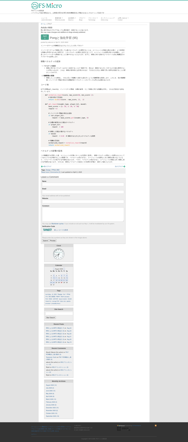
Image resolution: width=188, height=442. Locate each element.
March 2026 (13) (51, 399)
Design (48, 170)
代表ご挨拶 (47, 429)
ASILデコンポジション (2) (60, 367)
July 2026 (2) (50, 388)
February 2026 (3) (51, 402)
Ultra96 (70, 299)
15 (67, 278)
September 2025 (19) (52, 416)
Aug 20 (69, 339)
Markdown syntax (58, 223)
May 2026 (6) (50, 393)
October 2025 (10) (51, 413)
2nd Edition (48, 294)
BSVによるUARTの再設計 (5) (55, 334)
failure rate (63, 301)
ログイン (34, 434)
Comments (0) (55, 172)
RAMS (50, 299)
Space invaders (63, 299)
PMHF (58, 296)
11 (56, 278)
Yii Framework (136, 425)
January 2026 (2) (51, 405)
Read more (45, 172)
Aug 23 (69, 331)
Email (44, 189)
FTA (46, 296)
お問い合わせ (122, 18)
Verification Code (48, 226)
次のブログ (119, 166)
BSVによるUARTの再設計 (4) (55, 336)
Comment (45, 206)
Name (44, 181)
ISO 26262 (52, 296)
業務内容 (58, 18)
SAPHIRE (55, 299)
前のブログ (47, 166)
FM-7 (64, 294)
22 (67, 280)
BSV (58, 170)
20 (61, 280)
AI (52, 294)
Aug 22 (69, 334)
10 (54, 278)
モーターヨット (65, 429)
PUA (46, 299)
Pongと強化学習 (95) (64, 37)
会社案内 (71, 18)
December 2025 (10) (52, 408)
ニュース (44, 18)
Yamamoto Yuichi (51, 357)
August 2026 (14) (51, 385)
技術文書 (34, 431)
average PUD (55, 301)
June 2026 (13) (50, 391)
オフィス (54, 429)
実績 (58, 429)
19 (59, 280)
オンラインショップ (108, 18)
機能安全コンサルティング (49, 426)
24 (54, 282)
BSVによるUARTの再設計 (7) (55, 328)
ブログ (81, 18)
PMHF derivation (65, 296)
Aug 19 (69, 342)
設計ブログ (47, 431)
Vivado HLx (48, 301)
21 (64, 280)
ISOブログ (40, 431)
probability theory (55, 303)
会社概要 (41, 429)
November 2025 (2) (52, 410)
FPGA (54, 170)
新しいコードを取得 (61, 230)
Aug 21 (69, 336)
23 (51, 282)
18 (56, 280)
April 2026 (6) (50, 396)
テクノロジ (92, 18)
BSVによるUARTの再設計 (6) (55, 331)
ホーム (43, 24)
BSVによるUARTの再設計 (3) (55, 339)
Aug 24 (69, 328)
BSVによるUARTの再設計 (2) (55, 342)
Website (45, 198)
